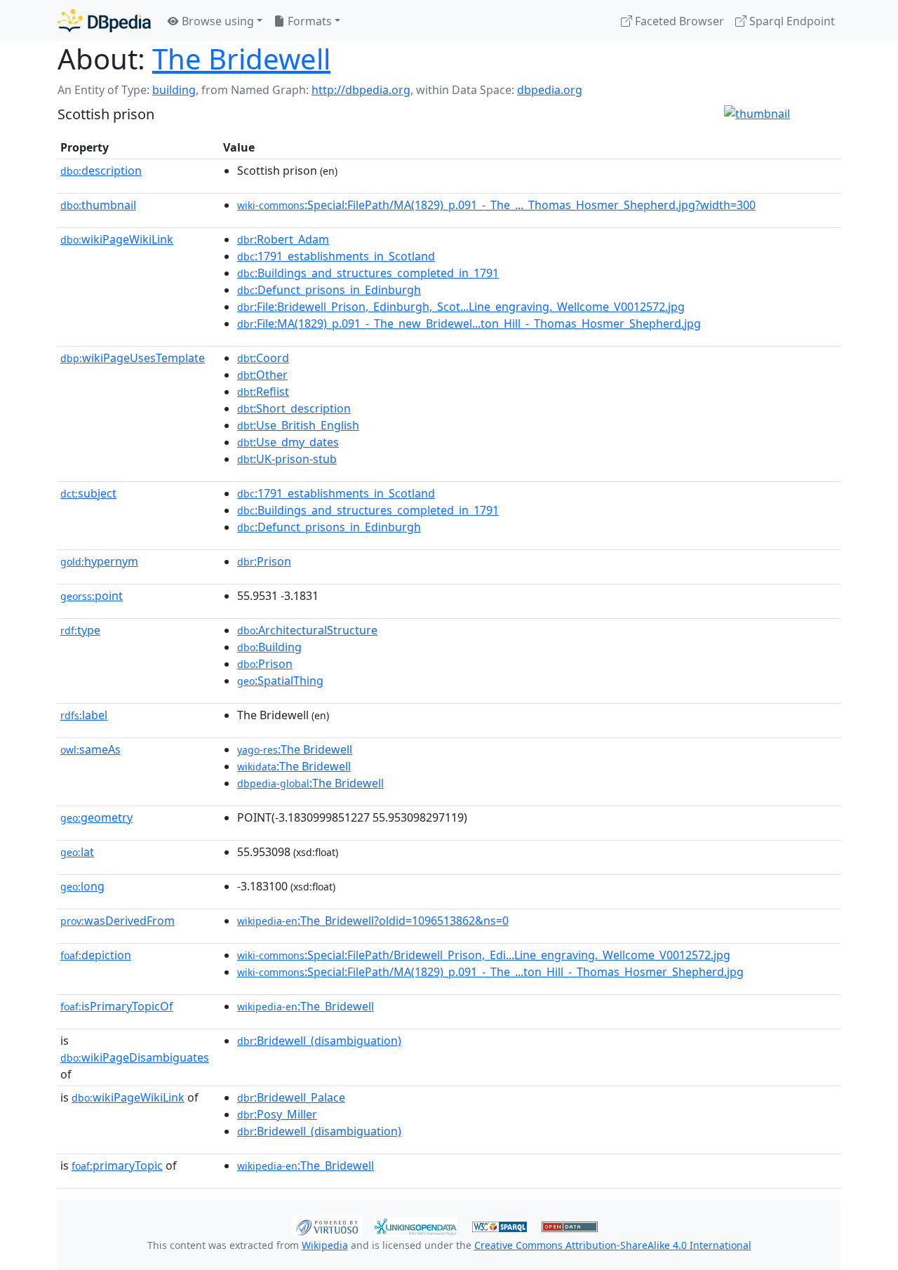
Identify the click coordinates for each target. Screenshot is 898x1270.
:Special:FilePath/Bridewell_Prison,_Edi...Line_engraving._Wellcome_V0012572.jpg (483, 955)
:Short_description (294, 408)
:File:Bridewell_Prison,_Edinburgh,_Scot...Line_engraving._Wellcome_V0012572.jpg (461, 306)
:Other (262, 374)
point (91, 595)
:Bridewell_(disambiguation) (319, 1040)
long (82, 886)
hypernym (99, 561)
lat (77, 852)
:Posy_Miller (277, 1114)
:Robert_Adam (283, 239)
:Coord (263, 358)
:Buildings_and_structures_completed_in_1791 (368, 273)
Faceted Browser (678, 21)
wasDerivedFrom (117, 920)
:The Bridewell (294, 749)
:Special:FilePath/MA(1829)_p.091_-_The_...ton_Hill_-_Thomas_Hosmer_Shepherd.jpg (490, 972)
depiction (95, 955)
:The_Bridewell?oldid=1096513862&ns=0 (373, 920)
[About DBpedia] (104, 21)
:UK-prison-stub (287, 459)
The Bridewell (241, 58)
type (80, 630)
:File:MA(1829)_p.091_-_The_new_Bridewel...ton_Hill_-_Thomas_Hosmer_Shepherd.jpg (469, 323)
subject (88, 493)
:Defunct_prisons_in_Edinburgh (329, 290)
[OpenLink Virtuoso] (327, 1225)
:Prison (264, 561)
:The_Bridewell (305, 1006)
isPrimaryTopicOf (116, 1006)
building (174, 90)
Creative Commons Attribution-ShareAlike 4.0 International (612, 1245)
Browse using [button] (216, 21)
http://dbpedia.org (360, 90)
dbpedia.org (549, 90)
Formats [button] (308, 21)
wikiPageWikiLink (116, 239)
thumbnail (98, 205)
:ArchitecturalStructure (307, 630)
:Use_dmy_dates (288, 442)
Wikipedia (325, 1245)
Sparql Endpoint (790, 21)
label (83, 715)
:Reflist (263, 391)
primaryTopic (117, 1165)
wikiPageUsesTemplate (132, 358)
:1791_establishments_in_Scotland (336, 256)
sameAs (90, 749)
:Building (269, 647)
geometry (96, 817)
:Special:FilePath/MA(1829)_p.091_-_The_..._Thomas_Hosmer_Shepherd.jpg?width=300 (496, 205)
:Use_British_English (298, 425)
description (101, 170)
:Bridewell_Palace (291, 1097)
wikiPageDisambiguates (134, 1057)
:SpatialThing (280, 680)
